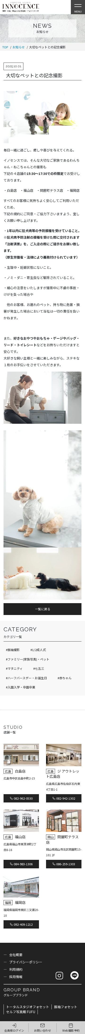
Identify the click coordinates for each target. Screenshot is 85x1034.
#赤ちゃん (65, 678)
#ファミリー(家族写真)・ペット (27, 659)
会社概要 (15, 954)
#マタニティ (14, 668)
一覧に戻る (42, 609)
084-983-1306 (23, 864)
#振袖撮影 (13, 649)
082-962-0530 (23, 798)
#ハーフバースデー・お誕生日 (26, 678)
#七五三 (38, 668)
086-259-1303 (65, 864)
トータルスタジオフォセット (27, 1006)
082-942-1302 (65, 798)
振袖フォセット (65, 1006)
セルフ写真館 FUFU (20, 1011)
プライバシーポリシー (25, 962)
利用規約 (15, 969)
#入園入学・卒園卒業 (20, 687)
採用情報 (15, 976)
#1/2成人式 (38, 649)
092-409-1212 (23, 924)
